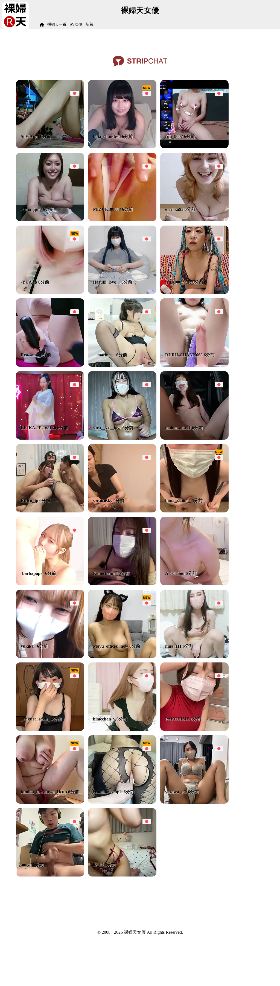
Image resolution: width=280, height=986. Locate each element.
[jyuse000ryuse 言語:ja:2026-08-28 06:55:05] (194, 292)
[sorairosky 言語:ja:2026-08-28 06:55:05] (122, 511)
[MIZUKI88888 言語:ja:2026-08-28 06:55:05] (122, 219)
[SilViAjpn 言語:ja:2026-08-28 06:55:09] (50, 147)
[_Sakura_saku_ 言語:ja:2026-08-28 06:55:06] (50, 729)
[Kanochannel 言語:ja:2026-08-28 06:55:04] (122, 583)
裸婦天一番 (56, 24)
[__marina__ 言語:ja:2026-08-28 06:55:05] (122, 365)
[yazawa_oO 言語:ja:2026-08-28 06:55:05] (194, 802)
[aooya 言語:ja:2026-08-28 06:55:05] (50, 875)
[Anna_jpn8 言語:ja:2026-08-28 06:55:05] (50, 219)
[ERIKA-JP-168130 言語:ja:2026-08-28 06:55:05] (50, 438)
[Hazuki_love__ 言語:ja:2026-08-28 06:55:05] (122, 292)
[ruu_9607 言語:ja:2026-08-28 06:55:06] (194, 147)
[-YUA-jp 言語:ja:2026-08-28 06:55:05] (50, 292)
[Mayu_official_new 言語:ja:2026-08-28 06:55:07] (122, 656)
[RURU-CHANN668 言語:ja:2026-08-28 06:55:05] (194, 365)
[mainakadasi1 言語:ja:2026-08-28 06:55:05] (194, 438)
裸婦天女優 (140, 10)
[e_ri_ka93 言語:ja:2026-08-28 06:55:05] (194, 219)
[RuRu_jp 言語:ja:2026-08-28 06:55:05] (50, 511)
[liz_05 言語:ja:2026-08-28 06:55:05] (122, 875)
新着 (89, 24)
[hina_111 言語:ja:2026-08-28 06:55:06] (194, 656)
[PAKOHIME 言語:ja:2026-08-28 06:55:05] (194, 729)
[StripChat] (140, 68)
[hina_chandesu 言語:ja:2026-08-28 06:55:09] (122, 147)
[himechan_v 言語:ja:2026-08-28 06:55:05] (122, 729)
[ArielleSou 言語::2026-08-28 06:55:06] (194, 583)
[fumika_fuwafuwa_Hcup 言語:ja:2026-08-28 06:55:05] (50, 802)
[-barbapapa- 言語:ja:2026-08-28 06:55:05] (50, 583)
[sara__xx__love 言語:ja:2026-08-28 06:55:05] (122, 438)
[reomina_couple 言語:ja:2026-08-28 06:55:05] (122, 802)
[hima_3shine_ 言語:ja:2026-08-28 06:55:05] (194, 511)
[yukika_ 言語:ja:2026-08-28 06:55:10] (50, 656)
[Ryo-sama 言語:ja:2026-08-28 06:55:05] (50, 365)
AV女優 (76, 24)
